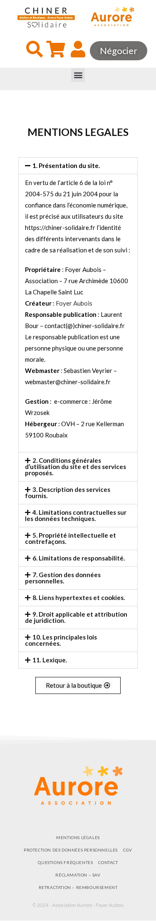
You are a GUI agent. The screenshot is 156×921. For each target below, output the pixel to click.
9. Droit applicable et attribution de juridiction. (76, 617)
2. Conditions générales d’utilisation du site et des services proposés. (75, 467)
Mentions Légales (78, 837)
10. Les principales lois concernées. (61, 640)
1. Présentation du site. (66, 165)
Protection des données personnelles (71, 849)
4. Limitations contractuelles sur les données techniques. (75, 515)
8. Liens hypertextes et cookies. (78, 597)
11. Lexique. (49, 660)
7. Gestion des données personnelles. (63, 578)
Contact (108, 862)
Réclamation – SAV (77, 874)
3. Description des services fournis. (67, 492)
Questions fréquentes (65, 862)
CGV (127, 849)
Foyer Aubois (74, 303)
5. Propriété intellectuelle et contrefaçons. (70, 538)
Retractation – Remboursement (78, 887)
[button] (78, 75)
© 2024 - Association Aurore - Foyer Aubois (78, 905)
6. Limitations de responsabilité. (78, 558)
